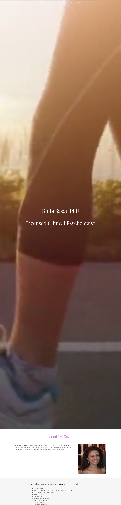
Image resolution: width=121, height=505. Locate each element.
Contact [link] (65, 2)
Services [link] (50, 2)
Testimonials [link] (75, 2)
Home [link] (43, 2)
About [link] (58, 2)
